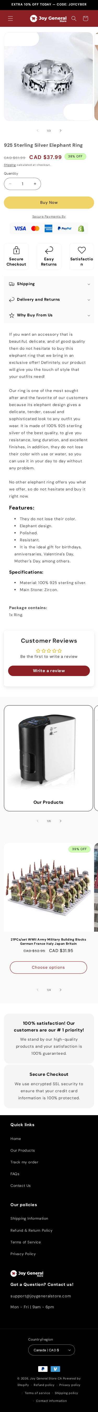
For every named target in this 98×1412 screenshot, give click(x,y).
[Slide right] (60, 130)
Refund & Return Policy (31, 1230)
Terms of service (37, 1393)
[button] (10, 18)
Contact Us (20, 1185)
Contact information (51, 1401)
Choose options (48, 967)
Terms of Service (25, 1242)
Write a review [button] (49, 670)
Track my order (24, 1162)
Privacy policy (69, 1385)
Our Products (48, 802)
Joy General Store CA (46, 1378)
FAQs (14, 1173)
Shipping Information (29, 1218)
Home (15, 1138)
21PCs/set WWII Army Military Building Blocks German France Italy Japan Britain (48, 942)
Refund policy (44, 1385)
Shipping (10, 165)
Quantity (11, 173)
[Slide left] (37, 130)
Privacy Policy (23, 1253)
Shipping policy (66, 1393)
